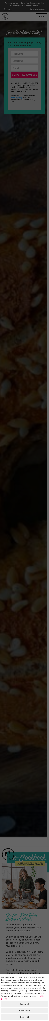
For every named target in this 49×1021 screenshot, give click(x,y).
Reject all (24, 1017)
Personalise (24, 1010)
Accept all (24, 1004)
